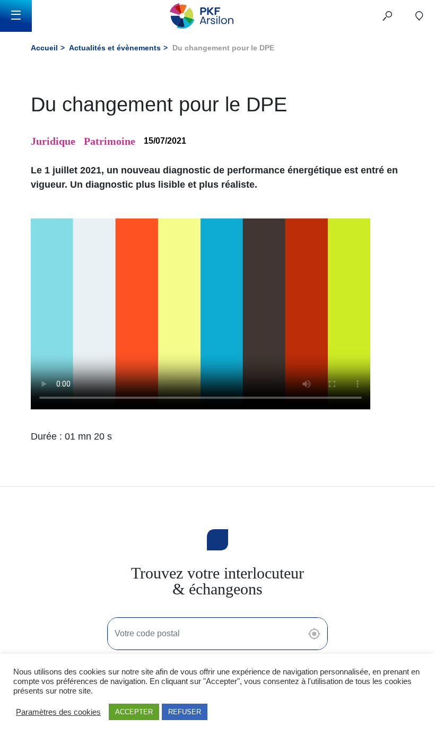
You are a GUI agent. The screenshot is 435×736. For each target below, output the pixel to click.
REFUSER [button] (184, 712)
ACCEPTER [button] (134, 712)
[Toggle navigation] (16, 16)
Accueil (44, 47)
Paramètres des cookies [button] (58, 712)
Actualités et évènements (115, 47)
